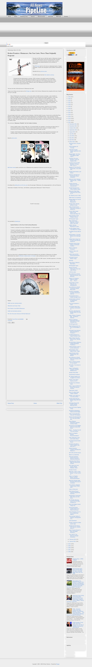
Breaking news (24, 16)
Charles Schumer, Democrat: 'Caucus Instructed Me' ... (74, 185)
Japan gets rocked (73, 390)
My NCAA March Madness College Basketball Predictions (75, 343)
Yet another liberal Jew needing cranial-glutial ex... (74, 308)
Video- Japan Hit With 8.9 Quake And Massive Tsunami (75, 387)
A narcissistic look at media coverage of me (74, 296)
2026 (69, 96)
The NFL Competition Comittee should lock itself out (74, 292)
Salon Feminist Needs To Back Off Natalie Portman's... (74, 531)
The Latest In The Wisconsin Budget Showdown (73, 536)
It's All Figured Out (73, 324)
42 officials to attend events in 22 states (27, 255)
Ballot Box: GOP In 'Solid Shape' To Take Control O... (75, 473)
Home (9, 16)
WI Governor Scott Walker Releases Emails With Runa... (75, 427)
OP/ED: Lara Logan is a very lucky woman (74, 396)
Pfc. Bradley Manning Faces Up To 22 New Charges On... (74, 501)
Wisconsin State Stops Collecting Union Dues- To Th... (75, 192)
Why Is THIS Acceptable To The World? (74, 362)
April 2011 (71, 139)
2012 (69, 120)
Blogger (57, 664)
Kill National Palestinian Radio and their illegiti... (75, 411)
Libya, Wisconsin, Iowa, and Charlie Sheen (74, 438)
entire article (14, 138)
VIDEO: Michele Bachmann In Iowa (74, 226)
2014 (69, 116)
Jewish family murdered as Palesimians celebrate (74, 300)
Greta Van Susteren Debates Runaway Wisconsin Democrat (74, 458)
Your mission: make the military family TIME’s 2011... (74, 486)
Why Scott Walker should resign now (74, 505)
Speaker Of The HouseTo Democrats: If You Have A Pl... (75, 168)
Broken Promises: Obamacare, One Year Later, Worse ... (74, 269)
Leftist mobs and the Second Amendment (74, 255)
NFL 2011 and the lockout (75, 452)
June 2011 (71, 135)
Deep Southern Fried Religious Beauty (74, 216)
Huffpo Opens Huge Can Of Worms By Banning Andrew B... (74, 240)
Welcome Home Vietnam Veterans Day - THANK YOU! (75, 180)
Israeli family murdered (74, 374)
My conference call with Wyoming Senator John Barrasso (75, 275)
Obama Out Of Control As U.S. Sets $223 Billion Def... (75, 418)
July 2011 (71, 133)
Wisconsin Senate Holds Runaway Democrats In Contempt (75, 482)
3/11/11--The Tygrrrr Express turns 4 (73, 380)
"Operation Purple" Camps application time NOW (75, 151)
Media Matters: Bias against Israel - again (74, 350)
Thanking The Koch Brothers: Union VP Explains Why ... (74, 159)
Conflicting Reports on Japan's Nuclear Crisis (74, 335)
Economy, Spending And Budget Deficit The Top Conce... (75, 312)
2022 (69, 102)
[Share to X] (11, 322)
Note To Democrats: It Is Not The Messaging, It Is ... (74, 327)
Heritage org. (28, 91)
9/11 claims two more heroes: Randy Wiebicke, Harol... (74, 466)
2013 (69, 118)
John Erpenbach (73, 520)
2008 (69, 547)
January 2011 (72, 541)
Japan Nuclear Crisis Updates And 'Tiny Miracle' (74, 354)
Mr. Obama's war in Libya (75, 195)
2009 (69, 545)
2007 (69, 549)
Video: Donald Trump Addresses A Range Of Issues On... (74, 208)
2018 (69, 108)
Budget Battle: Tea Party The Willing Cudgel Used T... (74, 155)
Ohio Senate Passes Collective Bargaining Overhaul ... (74, 492)
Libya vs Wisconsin (73, 489)
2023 (69, 100)
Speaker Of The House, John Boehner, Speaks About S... (74, 527)
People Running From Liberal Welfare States (74, 188)
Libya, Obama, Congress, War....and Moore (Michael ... (75, 316)
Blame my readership (74, 454)
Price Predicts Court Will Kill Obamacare (16, 308)
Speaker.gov (17, 221)
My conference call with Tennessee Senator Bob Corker (74, 288)
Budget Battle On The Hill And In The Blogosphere (75, 200)
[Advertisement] (46, 30)
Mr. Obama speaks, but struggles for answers (74, 377)
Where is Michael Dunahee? (73, 248)
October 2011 (72, 127)
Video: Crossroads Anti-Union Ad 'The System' (74, 414)
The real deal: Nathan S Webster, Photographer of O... (75, 517)
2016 (69, 112)
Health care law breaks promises (14, 311)
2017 (69, 110)
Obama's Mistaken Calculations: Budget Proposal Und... (74, 321)
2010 (69, 543)
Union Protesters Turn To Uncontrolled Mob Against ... (74, 513)
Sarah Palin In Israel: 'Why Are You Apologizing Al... (74, 284)
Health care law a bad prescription (15, 303)
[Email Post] (26, 319)
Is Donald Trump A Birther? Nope (73, 258)
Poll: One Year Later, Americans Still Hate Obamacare (19, 313)
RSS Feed (58, 16)
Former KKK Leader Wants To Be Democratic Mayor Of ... (75, 212)
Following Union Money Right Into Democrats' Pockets (74, 462)
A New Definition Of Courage (73, 147)
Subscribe (50, 16)
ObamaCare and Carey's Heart (14, 305)
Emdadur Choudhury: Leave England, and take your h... (74, 445)
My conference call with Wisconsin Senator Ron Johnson (75, 358)
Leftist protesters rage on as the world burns (75, 347)
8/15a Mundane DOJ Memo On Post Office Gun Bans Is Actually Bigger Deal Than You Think (78, 571)
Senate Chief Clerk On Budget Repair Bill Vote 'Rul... (75, 400)
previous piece (44, 71)
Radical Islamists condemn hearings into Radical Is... (75, 449)
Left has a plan (72, 272)
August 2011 (72, 131)
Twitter (15, 16)
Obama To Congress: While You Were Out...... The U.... (74, 279)
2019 (69, 106)
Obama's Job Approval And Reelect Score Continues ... (74, 176)
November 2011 (73, 126)
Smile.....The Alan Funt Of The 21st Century (75, 430)
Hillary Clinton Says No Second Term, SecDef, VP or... (74, 339)
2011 (69, 122)
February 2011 (72, 539)
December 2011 (73, 124)
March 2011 (72, 141)
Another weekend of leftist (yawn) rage (75, 523)
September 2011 (73, 129)
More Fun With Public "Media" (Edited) (74, 393)
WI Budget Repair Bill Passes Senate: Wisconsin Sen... (74, 404)
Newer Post (11, 403)
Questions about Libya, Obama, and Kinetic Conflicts (74, 244)
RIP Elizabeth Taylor (73, 218)
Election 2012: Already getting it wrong (74, 204)
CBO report (37, 66)
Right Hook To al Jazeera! (75, 197)
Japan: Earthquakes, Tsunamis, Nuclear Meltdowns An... (74, 369)
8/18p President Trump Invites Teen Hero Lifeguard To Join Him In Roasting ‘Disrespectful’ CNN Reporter (78, 625)
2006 (69, 551)
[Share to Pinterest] (14, 322)
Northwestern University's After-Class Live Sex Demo (75, 497)
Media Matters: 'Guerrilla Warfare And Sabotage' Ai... (75, 236)
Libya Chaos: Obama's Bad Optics (74, 263)
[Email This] (8, 322)
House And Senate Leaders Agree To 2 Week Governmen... (74, 509)
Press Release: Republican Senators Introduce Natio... (74, 422)
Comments (10, 320)
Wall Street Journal (12, 167)
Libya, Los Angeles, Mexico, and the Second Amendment (74, 477)
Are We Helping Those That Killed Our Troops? (75, 229)
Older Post (59, 403)
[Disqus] (35, 344)
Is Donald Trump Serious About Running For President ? (74, 331)
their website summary (49, 74)
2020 (69, 104)
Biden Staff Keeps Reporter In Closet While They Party (74, 222)
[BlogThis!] (9, 322)
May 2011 (71, 137)
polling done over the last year (21, 185)
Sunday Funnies (73, 469)
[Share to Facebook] (12, 322)
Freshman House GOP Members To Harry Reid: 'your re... (74, 164)
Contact (66, 16)
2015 (69, 114)
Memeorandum (41, 16)
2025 (69, 98)
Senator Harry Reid (73, 372)
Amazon (33, 16)
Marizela (71, 260)
